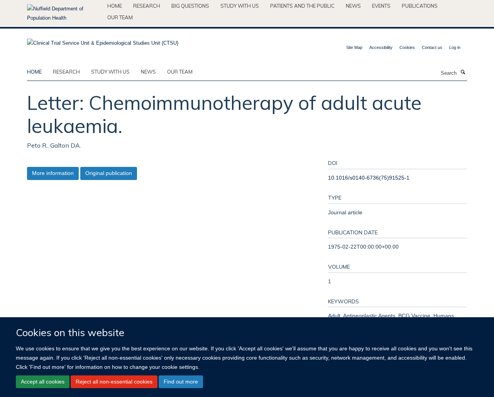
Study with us (239, 6)
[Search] (462, 72)
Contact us (432, 47)
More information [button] (53, 173)
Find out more (181, 381)
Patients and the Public (302, 6)
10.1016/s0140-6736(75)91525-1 (368, 178)
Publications (420, 6)
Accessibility (380, 47)
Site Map (354, 47)
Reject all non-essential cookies (114, 381)
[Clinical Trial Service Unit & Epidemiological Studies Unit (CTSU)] (102, 41)
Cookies (407, 47)
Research (146, 6)
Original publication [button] (108, 173)
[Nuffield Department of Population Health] (64, 13)
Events (381, 6)
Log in (454, 47)
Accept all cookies (42, 381)
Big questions (190, 6)
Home (114, 6)
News (353, 6)
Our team (120, 17)
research (66, 72)
